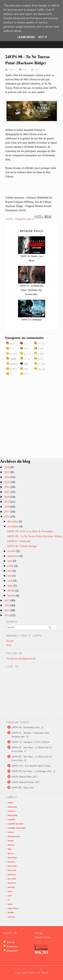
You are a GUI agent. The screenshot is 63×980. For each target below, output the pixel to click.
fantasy (11, 845)
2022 (7, 486)
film (9, 849)
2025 (7, 472)
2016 (7, 516)
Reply (24, 69)
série (10, 895)
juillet (11, 565)
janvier (12, 595)
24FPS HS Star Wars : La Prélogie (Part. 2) (33, 771)
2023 (7, 481)
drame (11, 840)
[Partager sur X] (43, 216)
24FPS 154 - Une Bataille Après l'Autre (31, 766)
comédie (11, 819)
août (10, 560)
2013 (7, 610)
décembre (13, 521)
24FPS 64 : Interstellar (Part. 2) (27, 727)
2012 (7, 615)
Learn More (26, 37)
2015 (7, 600)
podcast (11, 887)
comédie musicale (15, 823)
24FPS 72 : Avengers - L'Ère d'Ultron (30, 742)
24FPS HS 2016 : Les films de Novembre (30, 531)
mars (10, 585)
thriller (11, 912)
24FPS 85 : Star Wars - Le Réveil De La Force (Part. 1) (32, 749)
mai (10, 575)
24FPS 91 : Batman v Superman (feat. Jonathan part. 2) (31, 735)
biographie (20, 219)
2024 (7, 477)
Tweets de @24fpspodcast (20, 658)
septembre (13, 555)
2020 (7, 496)
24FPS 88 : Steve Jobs (23, 787)
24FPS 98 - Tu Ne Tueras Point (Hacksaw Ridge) (34, 536)
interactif (12, 870)
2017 (7, 511)
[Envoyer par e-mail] (36, 216)
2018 (7, 506)
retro (10, 891)
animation (12, 807)
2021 (7, 491)
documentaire (14, 836)
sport (10, 904)
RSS (8, 645)
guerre (30, 219)
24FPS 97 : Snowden (19, 541)
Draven (11, 942)
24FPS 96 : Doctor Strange (22, 546)
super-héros (13, 908)
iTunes (10, 640)
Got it (42, 37)
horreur (11, 862)
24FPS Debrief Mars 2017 (25, 776)
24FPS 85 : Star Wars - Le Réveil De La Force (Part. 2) (32, 758)
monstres (12, 883)
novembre (13, 526)
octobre (12, 551)
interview (12, 874)
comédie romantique (17, 828)
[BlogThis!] (39, 216)
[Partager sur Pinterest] (50, 216)
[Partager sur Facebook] (46, 216)
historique (12, 857)
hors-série (12, 866)
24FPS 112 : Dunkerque (31, 319)
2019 (7, 501)
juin (10, 570)
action (10, 802)
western (11, 917)
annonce (11, 811)
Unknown (12, 946)
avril (10, 580)
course (11, 832)
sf (8, 900)
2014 (7, 605)
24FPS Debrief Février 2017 (26, 782)
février (11, 590)
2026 (7, 467)
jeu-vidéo (12, 878)
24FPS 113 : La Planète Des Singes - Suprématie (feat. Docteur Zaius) (31, 289)
